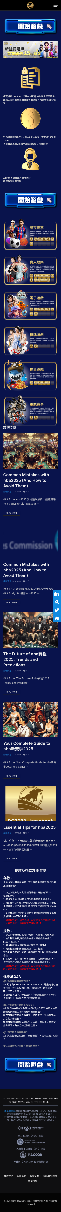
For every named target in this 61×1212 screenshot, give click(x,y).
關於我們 (8, 1175)
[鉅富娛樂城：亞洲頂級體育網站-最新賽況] (30, 5)
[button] (7, 52)
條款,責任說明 (50, 1175)
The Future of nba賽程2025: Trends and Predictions (25, 659)
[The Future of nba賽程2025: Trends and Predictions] (30, 630)
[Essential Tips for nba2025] (30, 803)
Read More (11, 512)
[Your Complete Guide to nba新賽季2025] (30, 719)
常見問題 (32, 1181)
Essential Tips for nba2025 (29, 827)
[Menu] (56, 5)
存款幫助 (21, 1175)
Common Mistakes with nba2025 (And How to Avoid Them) (26, 480)
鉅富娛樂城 (10, 1110)
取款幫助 (34, 1175)
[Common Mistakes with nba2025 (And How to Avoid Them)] (30, 451)
